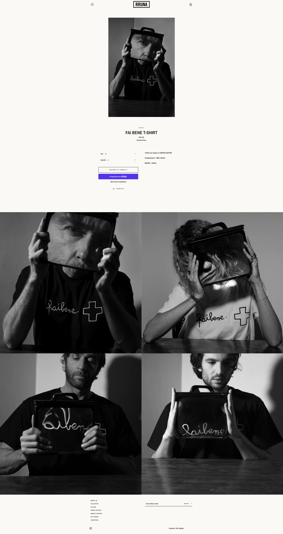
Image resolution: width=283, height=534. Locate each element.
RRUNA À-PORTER (96, 513)
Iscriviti (186, 503)
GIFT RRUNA (94, 517)
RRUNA (181, 528)
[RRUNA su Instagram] (91, 528)
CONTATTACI (94, 520)
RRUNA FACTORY (96, 510)
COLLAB (93, 507)
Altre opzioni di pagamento (118, 182)
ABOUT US (94, 500)
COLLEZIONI (94, 504)
